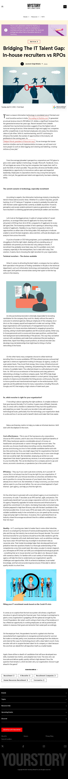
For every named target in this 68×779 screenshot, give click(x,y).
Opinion (33, 42)
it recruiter (24, 676)
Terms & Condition (6, 739)
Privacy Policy (49, 736)
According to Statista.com (38, 118)
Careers (26, 736)
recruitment (8, 676)
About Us (4, 736)
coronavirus (38, 680)
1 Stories (45, 63)
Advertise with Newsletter (12, 730)
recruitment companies (45, 676)
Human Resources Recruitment (15, 680)
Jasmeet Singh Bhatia (33, 64)
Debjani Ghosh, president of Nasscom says (19, 141)
